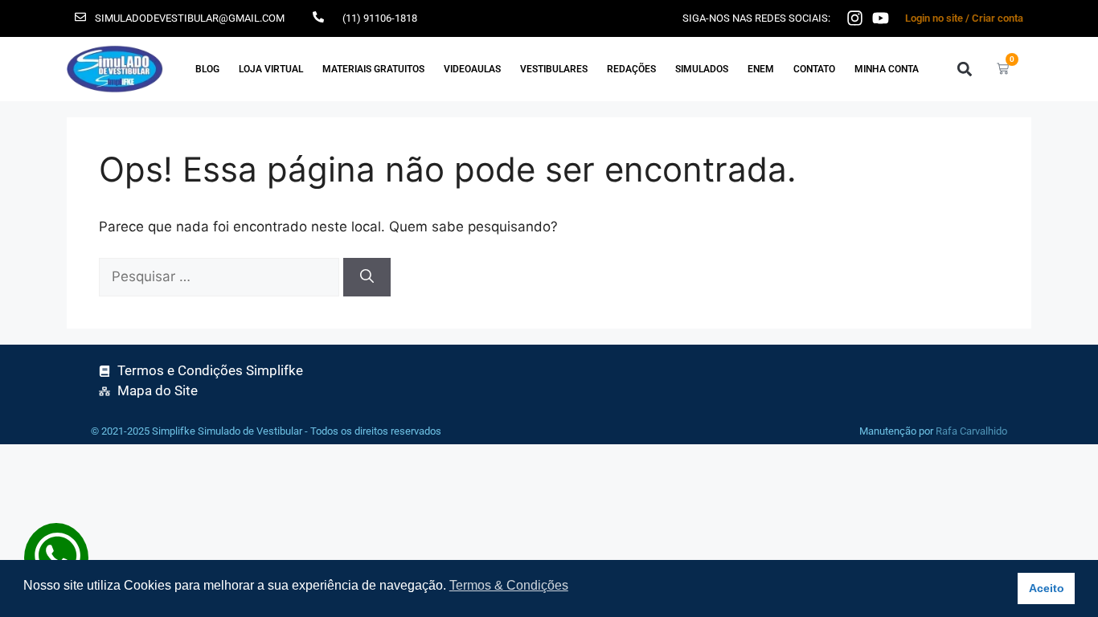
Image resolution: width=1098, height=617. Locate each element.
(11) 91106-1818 (379, 18)
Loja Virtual (271, 69)
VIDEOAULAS (472, 69)
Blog (207, 69)
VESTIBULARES (554, 69)
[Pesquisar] (367, 277)
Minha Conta (886, 69)
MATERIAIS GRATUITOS (373, 69)
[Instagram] (854, 18)
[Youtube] (880, 18)
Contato (814, 69)
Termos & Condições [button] (508, 585)
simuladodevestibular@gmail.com (190, 18)
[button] (964, 68)
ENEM (761, 69)
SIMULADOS (701, 69)
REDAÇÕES (631, 69)
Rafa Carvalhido (971, 431)
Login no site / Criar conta (964, 18)
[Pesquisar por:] (221, 276)
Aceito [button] (1046, 588)
